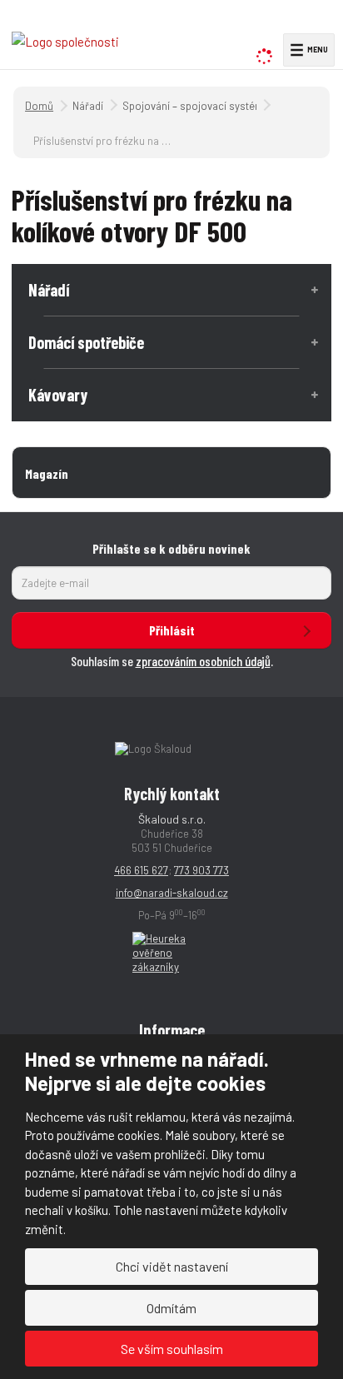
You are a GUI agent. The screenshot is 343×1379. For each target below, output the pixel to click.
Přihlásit (172, 630)
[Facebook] (297, 21)
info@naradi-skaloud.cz (172, 892)
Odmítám (171, 1308)
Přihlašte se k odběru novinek (171, 548)
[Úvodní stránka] (65, 40)
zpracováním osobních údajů (203, 661)
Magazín (46, 473)
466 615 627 (141, 870)
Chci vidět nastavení (172, 1266)
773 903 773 (201, 870)
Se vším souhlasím (172, 1349)
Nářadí (48, 290)
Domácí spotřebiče (86, 342)
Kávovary (57, 395)
